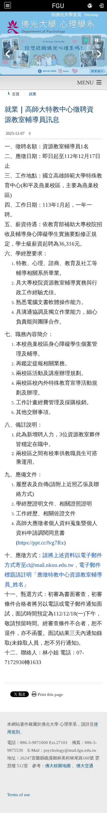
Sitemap (91, 14)
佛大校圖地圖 (58, 765)
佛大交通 (84, 765)
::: (49, 14)
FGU (58, 5)
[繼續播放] (86, 40)
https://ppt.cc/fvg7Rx (41, 543)
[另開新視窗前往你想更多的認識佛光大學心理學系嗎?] (53, 54)
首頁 (15, 94)
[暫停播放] (96, 40)
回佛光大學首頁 (66, 14)
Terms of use (18, 794)
